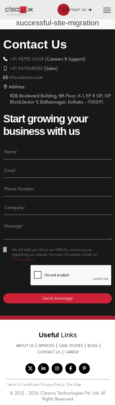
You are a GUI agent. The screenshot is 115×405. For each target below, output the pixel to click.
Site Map (74, 385)
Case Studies (71, 346)
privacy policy (23, 259)
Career (72, 352)
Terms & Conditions (23, 385)
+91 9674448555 (26, 68)
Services (46, 346)
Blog (92, 346)
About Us (25, 346)
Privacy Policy (52, 385)
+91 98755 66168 (26, 59)
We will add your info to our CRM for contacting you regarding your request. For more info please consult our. (55, 251)
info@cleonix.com (26, 77)
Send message (57, 298)
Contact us (48, 352)
